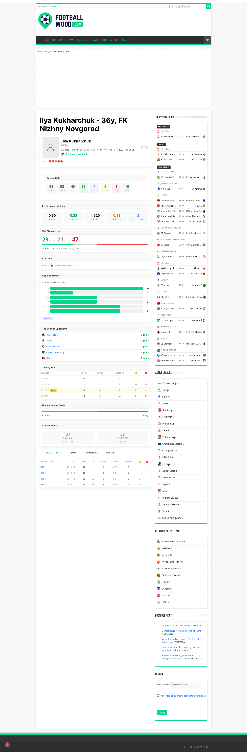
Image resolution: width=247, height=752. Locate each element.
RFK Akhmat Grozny (55, 352)
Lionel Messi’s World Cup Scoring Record (181, 631)
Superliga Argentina (172, 518)
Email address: (164, 684)
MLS (164, 491)
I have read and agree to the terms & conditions (183, 696)
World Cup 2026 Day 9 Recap (176, 625)
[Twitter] (172, 7)
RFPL (43, 467)
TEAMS (94, 40)
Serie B (166, 430)
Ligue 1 (166, 403)
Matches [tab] (111, 452)
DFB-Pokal (167, 457)
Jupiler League (169, 470)
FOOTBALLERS (110, 40)
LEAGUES (81, 40)
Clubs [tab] (73, 452)
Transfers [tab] (91, 452)
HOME (47, 39)
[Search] (208, 6)
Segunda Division (171, 504)
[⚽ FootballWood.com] (60, 20)
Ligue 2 (166, 484)
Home (40, 52)
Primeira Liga (169, 423)
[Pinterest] (176, 7)
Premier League (170, 383)
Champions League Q (173, 444)
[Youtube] (179, 7)
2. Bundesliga (169, 437)
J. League (167, 464)
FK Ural (49, 358)
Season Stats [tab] (53, 452)
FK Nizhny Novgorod (76, 154)
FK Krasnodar (52, 335)
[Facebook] (170, 7)
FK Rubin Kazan (53, 346)
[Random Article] (207, 40)
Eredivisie (167, 417)
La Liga (166, 390)
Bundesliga (168, 410)
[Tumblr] (182, 7)
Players (48, 52)
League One (168, 477)
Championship (169, 450)
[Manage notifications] (7, 744)
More (125, 40)
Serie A (166, 396)
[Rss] (166, 7)
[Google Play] (189, 7)
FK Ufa (49, 340)
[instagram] (185, 7)
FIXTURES (58, 40)
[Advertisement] (123, 81)
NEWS (70, 40)
